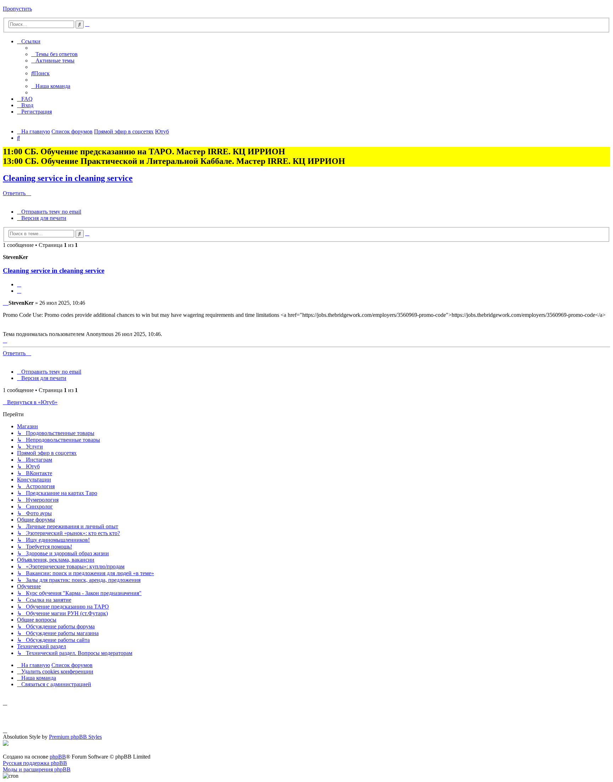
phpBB (58, 757)
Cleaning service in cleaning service (68, 178)
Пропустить (17, 9)
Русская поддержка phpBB (35, 763)
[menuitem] (54, 54)
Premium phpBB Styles (75, 737)
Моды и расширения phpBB (37, 769)
